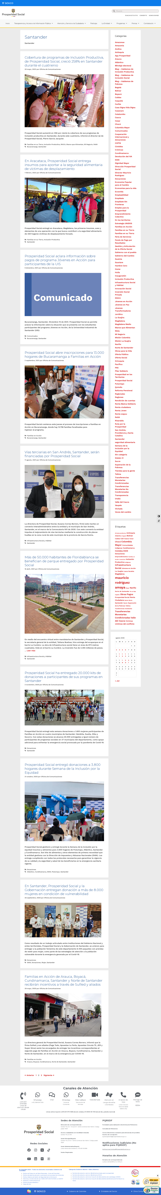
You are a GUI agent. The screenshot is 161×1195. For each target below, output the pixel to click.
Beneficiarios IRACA (96, 1175)
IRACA (63, 144)
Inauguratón (120, 276)
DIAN (49, 872)
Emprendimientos (121, 556)
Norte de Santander (59, 1062)
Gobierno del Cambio (124, 256)
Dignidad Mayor (122, 163)
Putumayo (56, 872)
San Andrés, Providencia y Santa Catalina (124, 433)
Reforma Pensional (123, 390)
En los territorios (122, 220)
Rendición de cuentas (125, 400)
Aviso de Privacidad (53, 1173)
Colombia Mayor (122, 127)
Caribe (118, 104)
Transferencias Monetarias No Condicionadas (122, 489)
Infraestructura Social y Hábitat (39, 541)
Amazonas (119, 42)
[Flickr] (42, 1159)
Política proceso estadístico (30, 1182)
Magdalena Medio (123, 324)
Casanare (119, 111)
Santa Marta (128, 600)
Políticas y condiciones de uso (31, 1180)
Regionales (120, 394)
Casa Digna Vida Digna (125, 107)
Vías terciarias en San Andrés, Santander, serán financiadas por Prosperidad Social (62, 454)
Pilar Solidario (121, 371)
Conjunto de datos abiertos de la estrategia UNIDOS (105, 1177)
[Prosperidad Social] (13, 13)
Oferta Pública (121, 354)
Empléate (119, 198)
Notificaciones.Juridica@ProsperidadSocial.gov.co (116, 1149)
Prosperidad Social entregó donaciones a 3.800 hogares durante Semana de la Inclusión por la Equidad (62, 769)
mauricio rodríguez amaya (122, 582)
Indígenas (128, 562)
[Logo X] (42, 1150)
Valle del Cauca (122, 502)
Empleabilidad (121, 195)
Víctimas (129, 621)
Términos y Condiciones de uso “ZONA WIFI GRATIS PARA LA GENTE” (43, 1179)
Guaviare (119, 262)
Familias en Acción (34, 436)
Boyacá (36, 1062)
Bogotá (118, 87)
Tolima (118, 474)
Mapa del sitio (27, 1184)
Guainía (118, 259)
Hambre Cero (121, 266)
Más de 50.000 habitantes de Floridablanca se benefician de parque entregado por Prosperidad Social (64, 561)
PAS (117, 368)
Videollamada (95, 1100)
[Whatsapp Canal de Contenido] (37, 1094)
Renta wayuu (121, 414)
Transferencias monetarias (123, 608)
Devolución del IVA (123, 156)
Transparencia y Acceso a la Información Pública (32, 23)
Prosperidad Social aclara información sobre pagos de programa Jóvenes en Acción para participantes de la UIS (60, 260)
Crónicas (119, 150)
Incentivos (122, 559)
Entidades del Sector (109, 1191)
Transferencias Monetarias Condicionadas (122, 480)
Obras (123, 594)
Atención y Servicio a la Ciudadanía (70, 23)
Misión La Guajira (123, 341)
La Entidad (106, 23)
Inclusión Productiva (52, 144)
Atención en (109, 1100)
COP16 (118, 143)
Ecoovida (119, 192)
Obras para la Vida (123, 351)
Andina (118, 49)
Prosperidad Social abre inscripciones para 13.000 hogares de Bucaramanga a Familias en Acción (64, 355)
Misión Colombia (122, 337)
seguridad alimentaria (125, 442)
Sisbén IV (119, 458)
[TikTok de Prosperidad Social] (48, 1150)
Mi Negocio (88, 144)
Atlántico (30, 872)
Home (117, 269)
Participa (93, 23)
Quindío (118, 387)
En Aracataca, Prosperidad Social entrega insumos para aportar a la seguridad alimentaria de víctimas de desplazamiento (64, 165)
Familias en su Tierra (35, 144)
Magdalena (120, 321)
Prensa (134, 23)
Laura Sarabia (129, 571)
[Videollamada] (95, 1094)
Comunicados (32, 336)
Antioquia (119, 52)
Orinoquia (119, 361)
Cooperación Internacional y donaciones (122, 137)
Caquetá (119, 101)
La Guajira (119, 317)
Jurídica (119, 314)
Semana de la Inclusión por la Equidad (122, 448)
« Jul (117, 681)
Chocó (118, 124)
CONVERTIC (143, 15)
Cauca (118, 117)
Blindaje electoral (123, 66)
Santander (42, 147)
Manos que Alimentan (74, 144)
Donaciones (31, 748)
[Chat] (52, 1094)
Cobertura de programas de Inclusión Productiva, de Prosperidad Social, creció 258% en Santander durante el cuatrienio (64, 61)
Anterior (29, 1075)
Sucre (117, 461)
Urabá (117, 499)
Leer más (31, 650)
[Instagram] (35, 1150)
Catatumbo (120, 114)
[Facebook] (29, 1150)
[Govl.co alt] (7, 3)
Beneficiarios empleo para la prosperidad (102, 1173)
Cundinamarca (40, 872)
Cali (122, 539)
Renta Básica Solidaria (125, 404)
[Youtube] (29, 1159)
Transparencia (121, 495)
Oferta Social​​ (121, 358)
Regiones (119, 397)
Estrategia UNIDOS (123, 223)
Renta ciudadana (123, 407)
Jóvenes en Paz (122, 305)
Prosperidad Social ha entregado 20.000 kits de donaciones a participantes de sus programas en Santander (64, 677)
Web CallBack (80, 1100)
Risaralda (119, 421)
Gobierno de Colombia (77, 1191)
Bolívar (118, 91)
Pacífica (118, 364)
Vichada (118, 509)
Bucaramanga (32, 147)
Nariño (118, 344)
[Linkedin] (35, 1159)
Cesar (117, 121)
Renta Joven (120, 410)
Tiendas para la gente (125, 471)
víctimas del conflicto (124, 624)
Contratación (148, 23)
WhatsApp (38, 1100)
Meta (117, 331)
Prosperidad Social (123, 380)
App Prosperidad (122, 56)
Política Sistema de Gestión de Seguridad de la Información (40, 1177)
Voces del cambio (123, 512)
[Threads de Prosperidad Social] (48, 1159)
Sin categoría (121, 454)
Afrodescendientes (120, 533)
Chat (52, 1100)
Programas (121, 23)
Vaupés (118, 505)
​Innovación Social (123, 288)
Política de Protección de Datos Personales (35, 1173)
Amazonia (119, 45)
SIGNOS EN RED (154, 15)
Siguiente (49, 1075)
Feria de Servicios (123, 237)
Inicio (8, 23)
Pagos (130, 594)
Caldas (118, 97)
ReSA (96, 144)
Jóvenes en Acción (123, 301)
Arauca (29, 1062)
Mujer (44, 962)
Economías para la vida (125, 188)
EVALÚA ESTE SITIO (131, 15)
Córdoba (119, 146)
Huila (117, 272)
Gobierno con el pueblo (125, 252)
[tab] (80, 1191)
